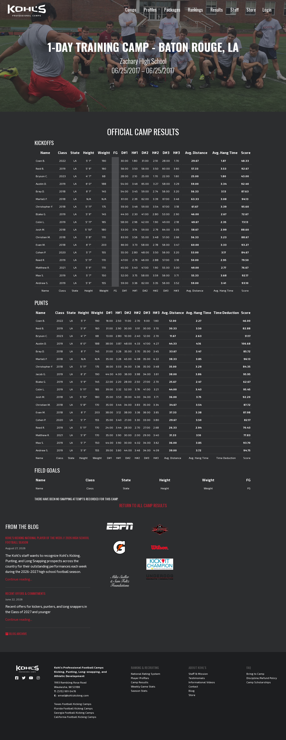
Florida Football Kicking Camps (73, 708)
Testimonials (197, 677)
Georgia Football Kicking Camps (74, 712)
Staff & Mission (198, 673)
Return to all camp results (143, 505)
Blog (192, 690)
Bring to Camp (255, 673)
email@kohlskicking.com (73, 695)
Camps (130, 9)
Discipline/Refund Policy (261, 677)
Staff (234, 9)
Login (267, 9)
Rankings (195, 9)
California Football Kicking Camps (75, 716)
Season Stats (139, 690)
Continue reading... (18, 579)
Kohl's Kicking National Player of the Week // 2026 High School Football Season (47, 539)
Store (251, 9)
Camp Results (139, 682)
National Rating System (145, 673)
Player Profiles (140, 677)
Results (216, 9)
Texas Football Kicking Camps (72, 703)
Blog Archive (17, 633)
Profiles (150, 9)
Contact (193, 686)
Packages (172, 9)
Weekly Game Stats (143, 686)
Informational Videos (202, 682)
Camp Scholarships (258, 682)
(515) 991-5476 (66, 691)
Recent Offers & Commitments (25, 593)
